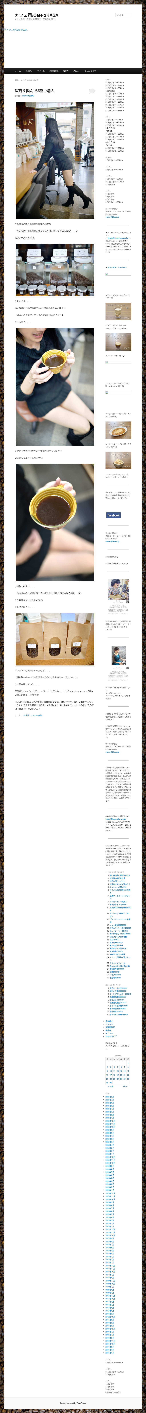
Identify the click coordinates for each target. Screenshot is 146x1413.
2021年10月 (110, 1271)
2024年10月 (110, 1163)
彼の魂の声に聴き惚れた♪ (120, 875)
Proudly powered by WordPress (73, 1403)
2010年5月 (110, 1322)
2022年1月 (110, 1262)
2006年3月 (110, 1338)
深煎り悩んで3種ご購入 (34, 90)
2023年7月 (110, 1208)
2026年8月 (110, 1096)
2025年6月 (110, 1138)
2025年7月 (110, 1135)
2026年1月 (110, 1117)
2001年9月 (110, 1347)
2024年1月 (110, 1190)
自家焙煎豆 (54, 70)
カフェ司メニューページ (117, 267)
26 (118, 1079)
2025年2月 (110, 1151)
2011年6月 (110, 1319)
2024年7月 (110, 1172)
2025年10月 (110, 1126)
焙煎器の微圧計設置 (117, 878)
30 (107, 1082)
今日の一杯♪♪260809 (118, 988)
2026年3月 (110, 1111)
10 (111, 1071)
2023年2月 (110, 1223)
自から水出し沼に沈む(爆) (120, 966)
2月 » (125, 1086)
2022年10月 (110, 1235)
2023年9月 (110, 1202)
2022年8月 (110, 1241)
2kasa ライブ (90, 70)
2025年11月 (110, 1123)
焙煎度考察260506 (117, 969)
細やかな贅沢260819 (118, 991)
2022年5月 (110, 1250)
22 (128, 1075)
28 (125, 1079)
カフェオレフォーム (117, 963)
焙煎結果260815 (116, 1011)
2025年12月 (110, 1120)
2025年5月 (110, 1141)
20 (121, 1075)
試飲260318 (114, 972)
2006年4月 (110, 1334)
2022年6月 (110, 1247)
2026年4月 (110, 1108)
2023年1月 (110, 1226)
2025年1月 (110, 1154)
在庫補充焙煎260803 (118, 997)
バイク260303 (115, 974)
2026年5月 (110, 1105)
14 (125, 1071)
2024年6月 (110, 1175)
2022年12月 (110, 1229)
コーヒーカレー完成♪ (118, 901)
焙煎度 (66, 70)
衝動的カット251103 (118, 948)
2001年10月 (110, 1344)
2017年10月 (110, 1298)
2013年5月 (110, 1313)
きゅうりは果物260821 (119, 1005)
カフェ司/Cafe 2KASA (36, 15)
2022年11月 (110, 1232)
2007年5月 (110, 1325)
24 (111, 1079)
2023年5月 (110, 1214)
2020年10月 (110, 1283)
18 (114, 1075)
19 (118, 1075)
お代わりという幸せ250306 (120, 928)
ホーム (18, 70)
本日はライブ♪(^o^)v (118, 904)
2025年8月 (110, 1132)
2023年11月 (110, 1196)
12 (118, 1071)
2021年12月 (110, 1265)
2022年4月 (110, 1253)
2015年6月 (110, 1307)
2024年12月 (110, 1157)
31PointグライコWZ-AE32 (120, 933)
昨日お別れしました (117, 881)
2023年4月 (110, 1217)
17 (111, 1075)
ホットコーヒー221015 (119, 931)
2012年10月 (110, 1316)
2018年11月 (110, 1295)
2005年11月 (110, 1341)
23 (107, 1079)
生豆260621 (114, 939)
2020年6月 (110, 1289)
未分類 (26, 715)
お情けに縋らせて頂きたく (120, 884)
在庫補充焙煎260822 (118, 1002)
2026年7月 (110, 1099)
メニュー (77, 70)
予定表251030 (115, 977)
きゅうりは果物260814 (119, 1014)
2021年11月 (110, 1268)
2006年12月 (110, 1328)
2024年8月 (110, 1169)
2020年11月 (110, 1280)
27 (121, 1079)
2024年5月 (110, 1178)
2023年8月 (110, 1205)
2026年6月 (110, 1102)
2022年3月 (110, 1256)
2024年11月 (110, 1160)
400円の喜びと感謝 (117, 954)
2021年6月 (110, 1277)
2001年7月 (110, 1350)
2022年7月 (110, 1244)
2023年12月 (110, 1193)
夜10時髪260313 (116, 945)
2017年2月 (110, 1301)
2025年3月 (110, 1148)
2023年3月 (110, 1220)
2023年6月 (110, 1211)
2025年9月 (110, 1129)
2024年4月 (110, 1181)
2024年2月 (110, 1187)
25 (114, 1079)
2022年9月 (110, 1238)
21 (125, 1075)
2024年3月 (110, 1184)
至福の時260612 (116, 942)
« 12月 (110, 1086)
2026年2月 (110, 1114)
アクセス (41, 70)
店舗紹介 (29, 70)
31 (111, 1082)
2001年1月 (110, 1353)
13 (121, 1071)
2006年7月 (110, 1331)
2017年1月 (110, 1304)
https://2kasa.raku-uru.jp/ (116, 819)
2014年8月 (110, 1310)
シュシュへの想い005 (118, 887)
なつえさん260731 (117, 1000)
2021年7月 (110, 1274)
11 (114, 1071)
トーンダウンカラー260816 (120, 994)
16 (107, 1075)
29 (128, 1079)
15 (128, 1071)
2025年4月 (110, 1145)
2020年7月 (110, 1286)
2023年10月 (110, 1199)
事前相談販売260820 (118, 1008)
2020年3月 (110, 1292)
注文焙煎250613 (116, 951)
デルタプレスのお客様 (118, 936)
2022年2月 (110, 1259)
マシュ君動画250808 (118, 925)
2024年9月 (110, 1166)
